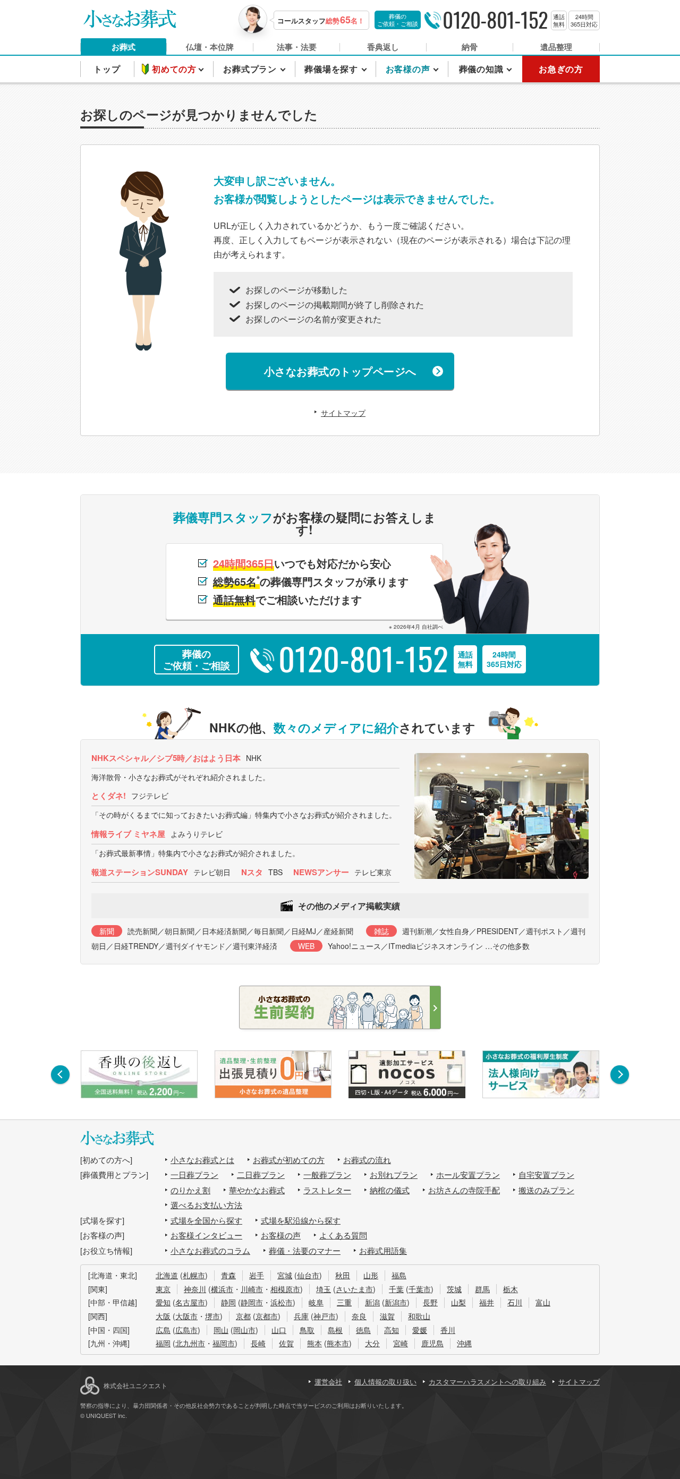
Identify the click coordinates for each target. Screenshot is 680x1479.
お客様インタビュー (206, 1235)
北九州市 (190, 1343)
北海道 (167, 1275)
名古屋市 (190, 1302)
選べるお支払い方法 (206, 1204)
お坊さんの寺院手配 (464, 1189)
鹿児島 (432, 1343)
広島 (163, 1329)
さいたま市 (354, 1289)
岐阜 (316, 1302)
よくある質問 (343, 1235)
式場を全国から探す (206, 1220)
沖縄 (464, 1343)
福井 (486, 1302)
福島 (399, 1275)
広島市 (186, 1329)
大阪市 (186, 1316)
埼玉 (323, 1289)
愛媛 (419, 1329)
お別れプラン (394, 1174)
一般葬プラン (327, 1174)
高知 (391, 1329)
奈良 (359, 1316)
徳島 (363, 1329)
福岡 (163, 1343)
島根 (335, 1329)
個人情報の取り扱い (385, 1382)
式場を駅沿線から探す (301, 1220)
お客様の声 (281, 1235)
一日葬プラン (194, 1174)
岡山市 (244, 1329)
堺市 (212, 1316)
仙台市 (308, 1275)
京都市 (267, 1316)
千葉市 (420, 1289)
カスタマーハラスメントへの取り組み (487, 1382)
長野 (430, 1302)
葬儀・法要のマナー (305, 1250)
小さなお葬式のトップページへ (340, 371)
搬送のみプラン (546, 1189)
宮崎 (400, 1343)
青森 (228, 1275)
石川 (514, 1302)
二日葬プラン (261, 1174)
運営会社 (328, 1382)
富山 (543, 1302)
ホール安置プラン (468, 1174)
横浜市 (222, 1289)
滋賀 (387, 1316)
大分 (372, 1343)
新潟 (372, 1302)
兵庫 (301, 1316)
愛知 (163, 1302)
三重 (344, 1302)
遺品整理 (556, 47)
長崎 (258, 1343)
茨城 (454, 1289)
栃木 (510, 1289)
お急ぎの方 (561, 69)
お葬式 (123, 47)
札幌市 (194, 1275)
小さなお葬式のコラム (210, 1250)
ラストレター (327, 1189)
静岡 (228, 1302)
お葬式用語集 (383, 1250)
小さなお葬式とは (202, 1159)
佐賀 (286, 1343)
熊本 (314, 1343)
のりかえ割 (190, 1189)
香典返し (383, 47)
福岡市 (223, 1343)
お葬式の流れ (367, 1159)
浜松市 (281, 1302)
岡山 (221, 1329)
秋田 (342, 1275)
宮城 (284, 1275)
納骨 (470, 47)
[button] (60, 1074)
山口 (278, 1329)
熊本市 (338, 1343)
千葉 (396, 1289)
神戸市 (324, 1316)
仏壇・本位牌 (210, 47)
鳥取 (307, 1329)
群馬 (482, 1289)
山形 (370, 1275)
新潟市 (396, 1302)
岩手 (256, 1275)
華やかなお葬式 (257, 1189)
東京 (163, 1289)
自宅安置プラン (546, 1174)
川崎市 (252, 1289)
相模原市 (285, 1289)
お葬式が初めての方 (289, 1159)
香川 (447, 1329)
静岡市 (252, 1302)
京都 (243, 1316)
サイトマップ (343, 412)
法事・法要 (297, 47)
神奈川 (195, 1289)
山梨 (458, 1302)
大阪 (163, 1316)
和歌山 (419, 1316)
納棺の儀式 (390, 1189)
